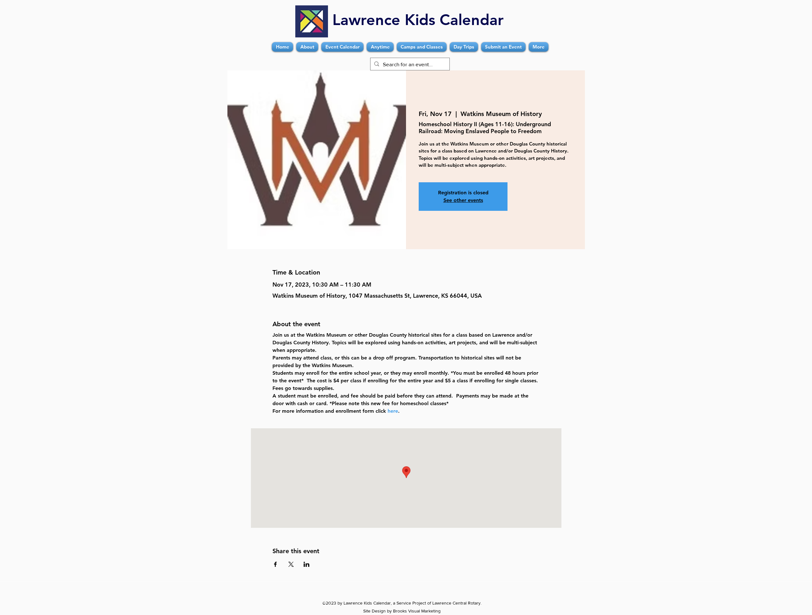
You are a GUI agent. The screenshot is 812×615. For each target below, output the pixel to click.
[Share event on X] (291, 564)
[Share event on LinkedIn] (307, 564)
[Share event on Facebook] (275, 564)
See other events (463, 200)
